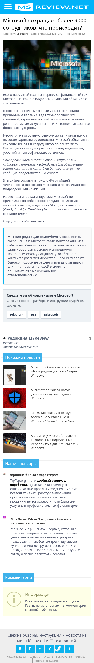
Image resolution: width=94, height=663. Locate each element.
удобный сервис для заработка (39, 482)
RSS (34, 314)
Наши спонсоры (16, 656)
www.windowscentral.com (20, 347)
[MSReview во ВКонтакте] (20, 649)
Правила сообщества (46, 660)
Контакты (35, 656)
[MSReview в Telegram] (69, 649)
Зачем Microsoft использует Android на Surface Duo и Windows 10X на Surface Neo (52, 417)
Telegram (17, 314)
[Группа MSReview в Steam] (59, 649)
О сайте (48, 656)
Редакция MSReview (28, 338)
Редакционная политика (70, 656)
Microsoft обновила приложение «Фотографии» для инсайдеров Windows (55, 371)
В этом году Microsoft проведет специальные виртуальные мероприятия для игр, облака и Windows (54, 441)
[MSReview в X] (40, 649)
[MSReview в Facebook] (30, 649)
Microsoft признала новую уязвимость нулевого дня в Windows (51, 394)
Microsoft (22, 33)
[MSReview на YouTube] (49, 649)
